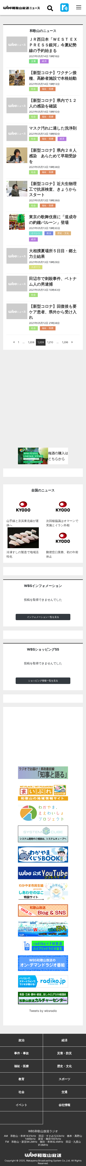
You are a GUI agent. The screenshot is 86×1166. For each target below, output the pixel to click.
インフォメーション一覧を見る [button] (43, 617)
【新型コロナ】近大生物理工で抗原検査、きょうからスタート (53, 189)
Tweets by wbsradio (43, 1010)
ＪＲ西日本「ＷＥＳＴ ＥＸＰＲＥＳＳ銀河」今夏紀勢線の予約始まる (53, 45)
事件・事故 (21, 1053)
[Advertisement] (43, 400)
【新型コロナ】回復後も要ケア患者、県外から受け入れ (53, 312)
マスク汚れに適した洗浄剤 (53, 128)
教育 (21, 1079)
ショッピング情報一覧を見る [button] (43, 680)
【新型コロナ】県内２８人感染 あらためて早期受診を (53, 156)
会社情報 (64, 1105)
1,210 (50, 342)
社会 (33, 88)
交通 (33, 61)
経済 (44, 61)
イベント (35, 233)
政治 (49, 233)
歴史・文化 (63, 233)
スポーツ (35, 267)
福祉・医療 (47, 88)
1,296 (65, 342)
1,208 (31, 342)
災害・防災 (64, 1053)
